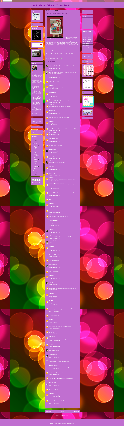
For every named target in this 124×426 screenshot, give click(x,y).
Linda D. (50, 307)
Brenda (50, 371)
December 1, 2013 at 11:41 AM (54, 333)
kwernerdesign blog (86, 47)
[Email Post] (61, 58)
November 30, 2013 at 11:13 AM (54, 195)
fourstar (50, 325)
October (35, 157)
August (35, 161)
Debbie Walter (51, 269)
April (35, 164)
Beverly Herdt (51, 92)
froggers (50, 235)
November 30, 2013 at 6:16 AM (54, 96)
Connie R (50, 144)
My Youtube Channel (87, 37)
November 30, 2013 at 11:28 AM (54, 212)
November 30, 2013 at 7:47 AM (54, 119)
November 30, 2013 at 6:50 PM (54, 267)
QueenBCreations (52, 138)
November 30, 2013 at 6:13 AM (54, 83)
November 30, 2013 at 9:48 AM (54, 175)
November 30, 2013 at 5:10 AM (54, 68)
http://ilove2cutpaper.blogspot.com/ (55, 183)
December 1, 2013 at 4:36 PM (54, 363)
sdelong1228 (51, 382)
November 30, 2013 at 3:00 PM (54, 238)
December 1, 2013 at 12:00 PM (54, 340)
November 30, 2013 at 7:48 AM (54, 124)
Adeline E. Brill (52, 354)
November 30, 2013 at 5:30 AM (54, 77)
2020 (34, 138)
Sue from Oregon (52, 160)
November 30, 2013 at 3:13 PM (54, 243)
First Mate (51, 191)
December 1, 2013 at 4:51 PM (54, 374)
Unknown (50, 79)
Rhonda (50, 348)
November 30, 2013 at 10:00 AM (54, 180)
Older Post (76, 411)
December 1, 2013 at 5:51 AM (54, 304)
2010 (34, 174)
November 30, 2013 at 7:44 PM (54, 284)
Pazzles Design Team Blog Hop (36, 148)
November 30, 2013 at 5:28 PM (54, 256)
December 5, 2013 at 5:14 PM (54, 403)
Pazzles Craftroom (86, 35)
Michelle (50, 70)
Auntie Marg (35, 71)
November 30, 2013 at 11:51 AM (54, 218)
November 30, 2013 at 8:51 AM (54, 158)
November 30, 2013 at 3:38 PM (54, 250)
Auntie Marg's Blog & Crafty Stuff (50, 5)
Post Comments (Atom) (65, 415)
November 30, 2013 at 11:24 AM (54, 201)
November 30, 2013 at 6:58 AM (54, 113)
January (35, 168)
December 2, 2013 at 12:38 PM (54, 396)
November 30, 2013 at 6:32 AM (54, 107)
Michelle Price (51, 149)
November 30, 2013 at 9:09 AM (54, 163)
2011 (34, 172)
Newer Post (48, 411)
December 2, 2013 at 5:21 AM (54, 391)
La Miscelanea (51, 264)
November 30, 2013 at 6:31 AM (54, 102)
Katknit (50, 246)
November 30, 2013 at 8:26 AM (54, 130)
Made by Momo (86, 45)
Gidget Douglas (52, 240)
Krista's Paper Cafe (52, 220)
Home (62, 411)
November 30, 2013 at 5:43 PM (54, 261)
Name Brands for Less (36, 182)
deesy (50, 300)
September (36, 159)
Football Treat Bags (36, 155)
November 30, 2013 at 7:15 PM (54, 278)
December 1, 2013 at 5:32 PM (54, 385)
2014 (34, 140)
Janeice (50, 281)
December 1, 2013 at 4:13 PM (54, 351)
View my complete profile (36, 114)
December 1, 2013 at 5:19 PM (54, 379)
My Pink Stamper (86, 43)
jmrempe (50, 330)
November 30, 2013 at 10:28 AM (54, 188)
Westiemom (51, 214)
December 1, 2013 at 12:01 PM (54, 346)
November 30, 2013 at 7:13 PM (54, 273)
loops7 (65, 423)
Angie (50, 229)
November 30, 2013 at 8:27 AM (54, 135)
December (36, 143)
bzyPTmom (51, 127)
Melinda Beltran (52, 64)
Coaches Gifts (35, 152)
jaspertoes (51, 258)
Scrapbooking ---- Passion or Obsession (86, 50)
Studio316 (51, 110)
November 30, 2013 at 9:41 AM (54, 169)
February (36, 166)
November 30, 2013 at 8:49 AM (54, 152)
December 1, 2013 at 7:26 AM (54, 311)
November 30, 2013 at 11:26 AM (54, 206)
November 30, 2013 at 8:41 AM (54, 147)
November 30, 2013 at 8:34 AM (54, 141)
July (35, 163)
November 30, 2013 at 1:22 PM (54, 227)
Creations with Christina (87, 41)
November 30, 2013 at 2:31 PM (54, 232)
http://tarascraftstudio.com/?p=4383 (66, 53)
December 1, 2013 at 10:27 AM (54, 328)
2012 (34, 170)
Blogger (72, 423)
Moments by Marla (52, 359)
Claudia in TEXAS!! (52, 132)
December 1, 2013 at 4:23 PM (54, 357)
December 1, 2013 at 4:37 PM (54, 368)
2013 (34, 141)
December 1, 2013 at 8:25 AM (54, 317)
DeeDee (50, 319)
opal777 (50, 99)
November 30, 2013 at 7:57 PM (54, 291)
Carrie (50, 166)
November (36, 145)
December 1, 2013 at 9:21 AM (54, 322)
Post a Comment (50, 405)
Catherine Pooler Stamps (87, 39)
